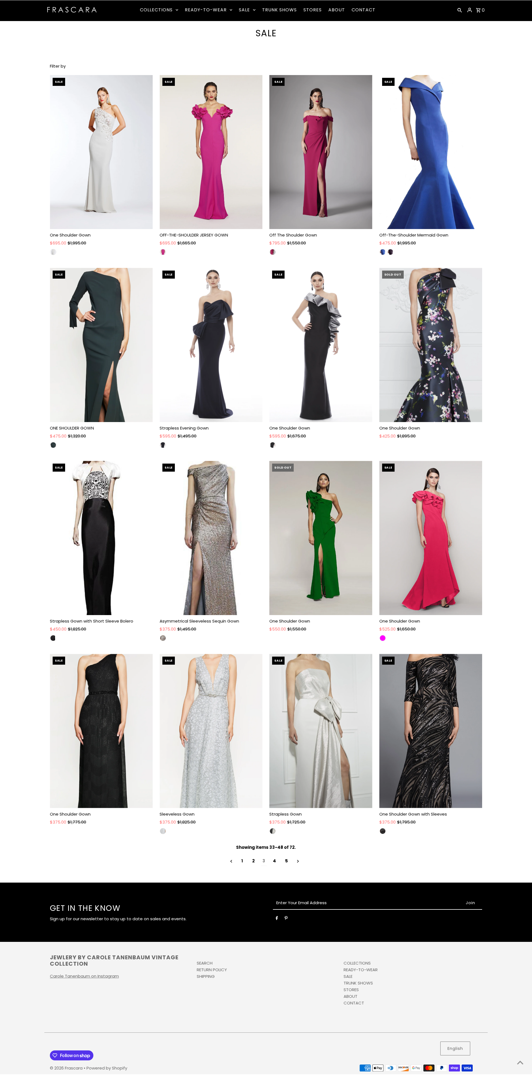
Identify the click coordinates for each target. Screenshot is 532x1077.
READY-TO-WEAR (361, 970)
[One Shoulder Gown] (101, 152)
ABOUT (350, 996)
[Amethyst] (390, 252)
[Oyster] (53, 252)
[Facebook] (277, 919)
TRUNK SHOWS (358, 983)
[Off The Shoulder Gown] (320, 152)
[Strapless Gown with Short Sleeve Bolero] (101, 538)
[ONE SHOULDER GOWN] (101, 345)
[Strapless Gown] (320, 731)
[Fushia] (163, 252)
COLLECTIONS (357, 963)
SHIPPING (206, 976)
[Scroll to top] (520, 1062)
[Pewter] (53, 445)
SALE (348, 976)
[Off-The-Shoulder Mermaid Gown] (430, 152)
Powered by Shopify (106, 1068)
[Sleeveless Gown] (211, 731)
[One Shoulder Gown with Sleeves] (430, 731)
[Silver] (163, 831)
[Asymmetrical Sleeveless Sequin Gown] (211, 538)
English (455, 1048)
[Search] (459, 10)
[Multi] (53, 638)
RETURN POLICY (212, 970)
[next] (298, 861)
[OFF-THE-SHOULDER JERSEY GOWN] (211, 152)
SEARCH (205, 963)
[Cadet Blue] (382, 252)
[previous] (231, 861)
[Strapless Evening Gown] (211, 345)
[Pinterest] (286, 919)
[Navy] (163, 445)
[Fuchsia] (272, 252)
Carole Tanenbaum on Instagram (84, 976)
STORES (351, 990)
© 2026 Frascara (67, 1068)
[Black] (272, 445)
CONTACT (354, 1003)
